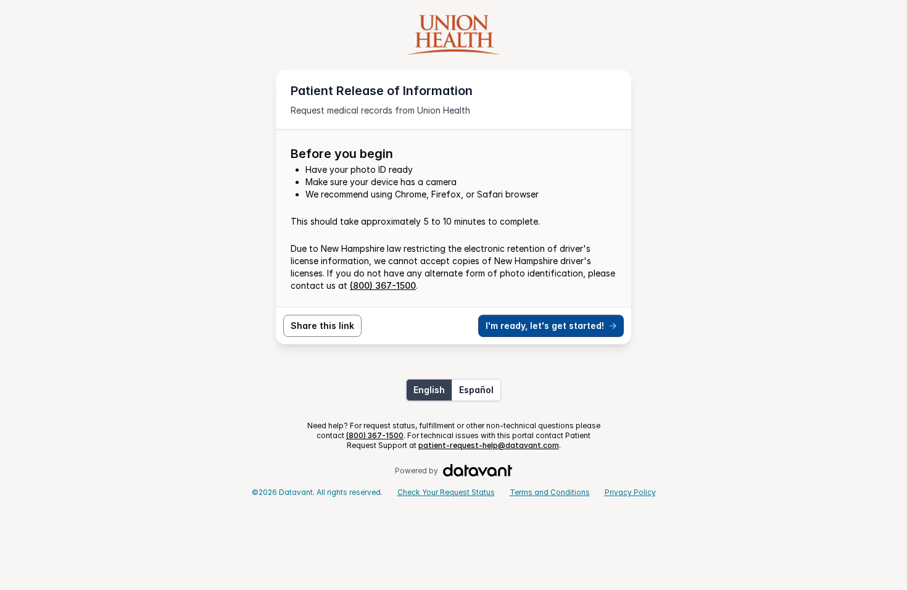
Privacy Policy (630, 492)
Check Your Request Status (446, 492)
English (429, 389)
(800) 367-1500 (383, 285)
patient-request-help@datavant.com (488, 445)
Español (476, 389)
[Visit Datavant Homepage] (478, 470)
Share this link (322, 325)
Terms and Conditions (550, 492)
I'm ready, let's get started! (545, 325)
